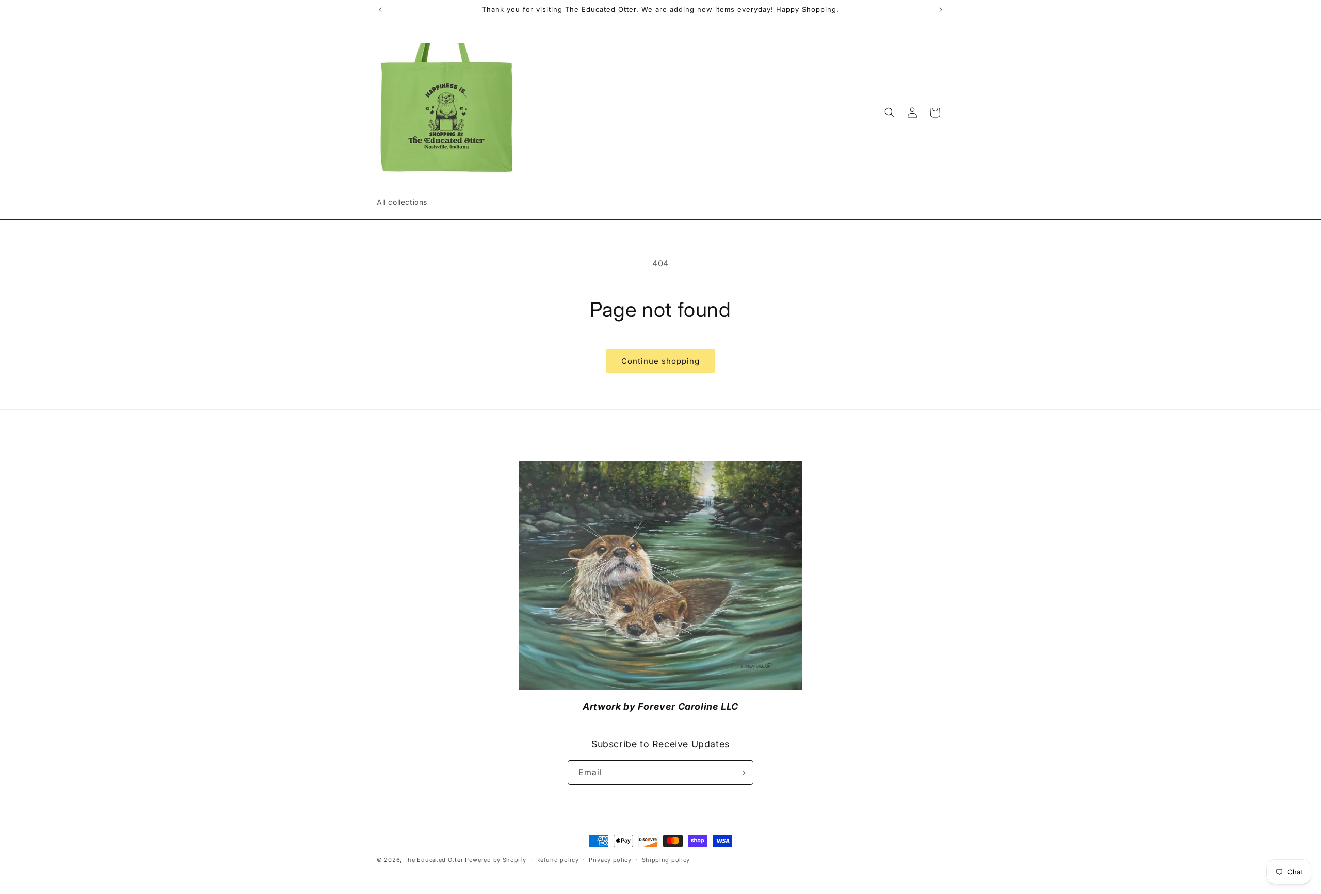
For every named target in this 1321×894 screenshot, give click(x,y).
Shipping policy (666, 860)
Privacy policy (610, 860)
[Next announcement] (940, 10)
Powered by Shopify (495, 860)
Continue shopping (660, 361)
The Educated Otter (433, 860)
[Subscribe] (741, 773)
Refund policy (557, 860)
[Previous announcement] (380, 10)
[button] (889, 112)
